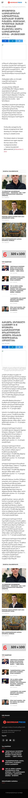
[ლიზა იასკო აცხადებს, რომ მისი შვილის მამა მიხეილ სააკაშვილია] (5, 309)
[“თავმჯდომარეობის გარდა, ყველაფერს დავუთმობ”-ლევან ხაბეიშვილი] (5, 278)
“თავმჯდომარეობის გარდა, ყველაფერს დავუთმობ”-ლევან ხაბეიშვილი (17, 278)
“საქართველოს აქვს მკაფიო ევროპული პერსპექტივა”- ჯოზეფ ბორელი (18, 300)
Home (3, 6)
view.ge (20, 792)
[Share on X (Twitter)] (19, 41)
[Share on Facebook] (5, 41)
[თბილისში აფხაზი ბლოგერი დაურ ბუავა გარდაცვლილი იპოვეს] (14, 207)
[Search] (26, 2)
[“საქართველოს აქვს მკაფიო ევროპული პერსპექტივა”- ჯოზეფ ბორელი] (5, 299)
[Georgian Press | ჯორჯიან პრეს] (15, 2)
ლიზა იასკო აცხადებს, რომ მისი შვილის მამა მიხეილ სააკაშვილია (17, 309)
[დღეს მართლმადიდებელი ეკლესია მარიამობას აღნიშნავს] (14, 230)
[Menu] (2, 2)
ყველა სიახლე (8, 6)
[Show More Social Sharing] (24, 41)
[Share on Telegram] (12, 41)
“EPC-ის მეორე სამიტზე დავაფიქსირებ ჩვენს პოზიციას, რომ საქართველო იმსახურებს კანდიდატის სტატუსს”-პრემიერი (18, 289)
